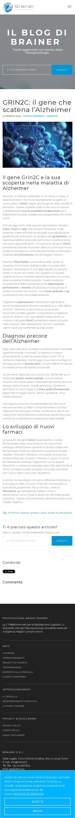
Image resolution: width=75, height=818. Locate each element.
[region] (37, 794)
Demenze (52, 116)
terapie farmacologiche (60, 512)
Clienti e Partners (14, 677)
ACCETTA (37, 801)
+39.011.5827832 (21, 765)
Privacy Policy (12, 725)
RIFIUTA (37, 811)
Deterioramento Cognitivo (20, 701)
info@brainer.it (19, 762)
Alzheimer (13, 512)
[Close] (71, 773)
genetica (34, 512)
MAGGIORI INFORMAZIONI (28, 794)
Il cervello (10, 696)
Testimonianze (12, 667)
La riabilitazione (13, 706)
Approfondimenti (34, 116)
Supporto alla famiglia (18, 672)
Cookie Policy (11, 730)
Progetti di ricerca (15, 662)
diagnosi (24, 512)
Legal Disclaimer (14, 735)
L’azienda (8, 653)
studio (43, 512)
